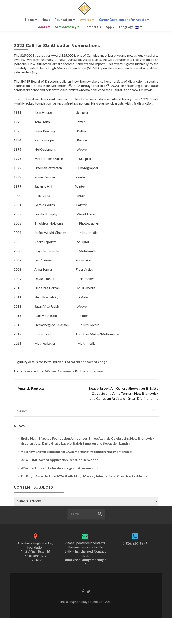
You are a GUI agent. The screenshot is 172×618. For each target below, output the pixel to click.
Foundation (63, 19)
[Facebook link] (83, 591)
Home (29, 19)
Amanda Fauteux (29, 388)
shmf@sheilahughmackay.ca (85, 562)
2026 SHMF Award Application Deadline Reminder (59, 460)
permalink (99, 371)
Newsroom (68, 371)
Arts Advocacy (65, 27)
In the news (50, 371)
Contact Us (92, 27)
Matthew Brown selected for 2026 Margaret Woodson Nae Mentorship (76, 451)
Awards (85, 19)
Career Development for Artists (122, 19)
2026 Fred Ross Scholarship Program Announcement (61, 468)
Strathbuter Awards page (87, 362)
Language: (127, 27)
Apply (110, 27)
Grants (41, 27)
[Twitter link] (88, 591)
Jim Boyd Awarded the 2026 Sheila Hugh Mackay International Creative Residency (83, 476)
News (46, 19)
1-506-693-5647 (135, 543)
